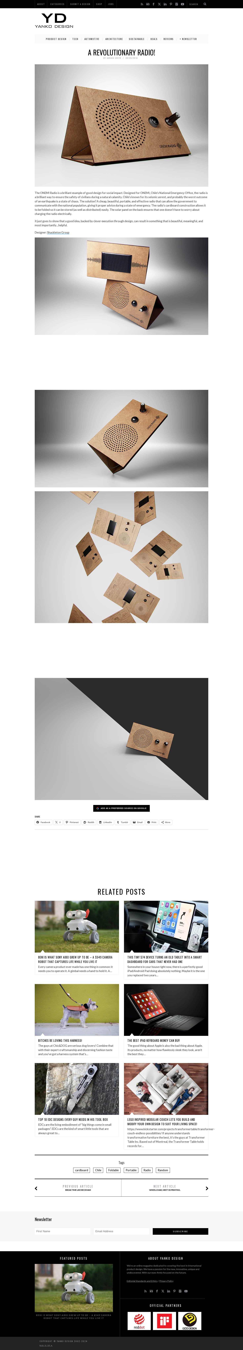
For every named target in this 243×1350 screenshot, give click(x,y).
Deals (154, 39)
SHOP (99, 4)
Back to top (45, 1345)
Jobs (111, 4)
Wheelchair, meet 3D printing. (165, 1187)
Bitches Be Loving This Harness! (60, 1040)
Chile (98, 1170)
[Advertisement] (148, 20)
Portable (131, 1170)
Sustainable (137, 39)
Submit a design (80, 4)
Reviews (169, 39)
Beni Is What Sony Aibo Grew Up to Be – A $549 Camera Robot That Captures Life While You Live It (75, 959)
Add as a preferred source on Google (123, 808)
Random (163, 1170)
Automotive (92, 39)
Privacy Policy (166, 1281)
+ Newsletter (188, 39)
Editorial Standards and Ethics (142, 1281)
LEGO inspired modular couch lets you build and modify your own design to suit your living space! (162, 1121)
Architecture (114, 39)
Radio (147, 1170)
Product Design (56, 39)
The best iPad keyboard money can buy (153, 1040)
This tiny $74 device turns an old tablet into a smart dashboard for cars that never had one (164, 959)
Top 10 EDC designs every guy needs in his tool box (73, 1119)
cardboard (81, 1170)
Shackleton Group (58, 232)
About (41, 4)
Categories (57, 4)
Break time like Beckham (78, 1187)
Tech (75, 39)
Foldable (113, 1170)
